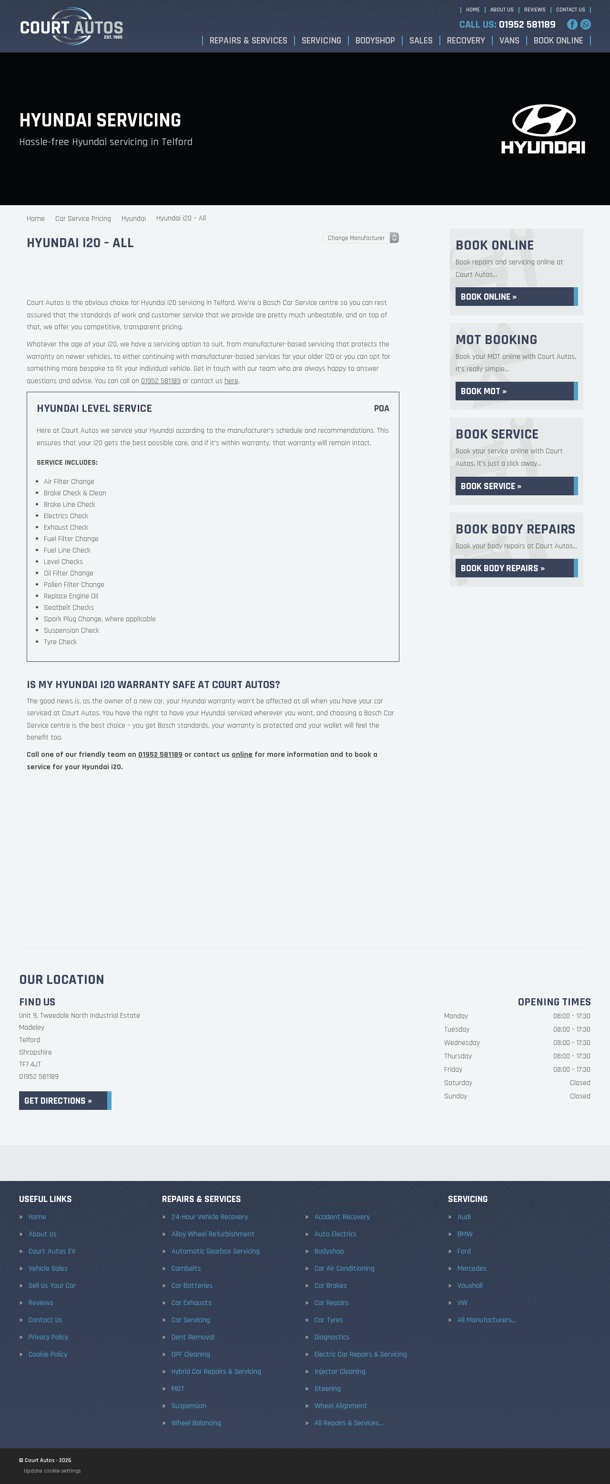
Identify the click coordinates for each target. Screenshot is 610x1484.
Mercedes (472, 1269)
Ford (464, 1251)
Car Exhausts (192, 1303)
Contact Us (570, 9)
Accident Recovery (342, 1217)
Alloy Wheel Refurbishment (213, 1234)
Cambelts (186, 1269)
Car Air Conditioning (345, 1269)
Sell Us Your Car (52, 1286)
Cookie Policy (48, 1355)
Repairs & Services (248, 40)
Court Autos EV (52, 1251)
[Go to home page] (71, 26)
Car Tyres (329, 1320)
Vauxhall (470, 1286)
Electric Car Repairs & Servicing (361, 1355)
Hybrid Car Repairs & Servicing (216, 1372)
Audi (464, 1217)
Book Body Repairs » (503, 568)
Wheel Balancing (196, 1423)
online (242, 860)
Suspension (189, 1406)
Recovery (466, 40)
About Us (502, 9)
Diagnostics (332, 1337)
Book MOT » (484, 391)
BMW (465, 1234)
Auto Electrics (335, 1234)
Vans (509, 40)
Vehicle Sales (48, 1269)
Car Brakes (331, 1286)
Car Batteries (192, 1286)
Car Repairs (332, 1303)
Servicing (321, 40)
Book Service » (491, 486)
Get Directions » (58, 1101)
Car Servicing (191, 1320)
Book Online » (489, 297)
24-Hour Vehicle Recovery (210, 1217)
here (231, 486)
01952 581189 (507, 25)
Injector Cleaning (340, 1372)
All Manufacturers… (487, 1320)
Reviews (535, 9)
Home (473, 9)
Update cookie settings (52, 1470)
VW (463, 1303)
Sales (421, 40)
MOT (178, 1389)
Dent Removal (193, 1337)
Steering (328, 1389)
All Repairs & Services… (349, 1423)
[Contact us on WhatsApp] (585, 24)
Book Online (558, 40)
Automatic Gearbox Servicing (216, 1251)
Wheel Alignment (341, 1406)
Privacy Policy (48, 1337)
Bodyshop (375, 40)
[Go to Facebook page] (572, 24)
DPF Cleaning (191, 1355)
